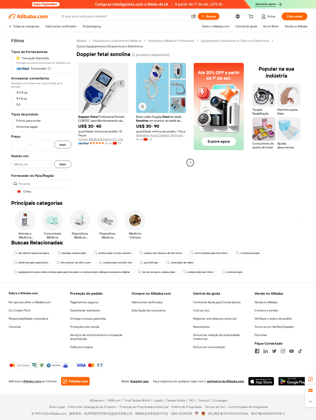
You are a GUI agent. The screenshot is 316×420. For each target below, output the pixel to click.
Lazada (158, 400)
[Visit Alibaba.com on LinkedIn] (265, 351)
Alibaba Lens (32, 381)
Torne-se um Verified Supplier (274, 326)
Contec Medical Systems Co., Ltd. (100, 139)
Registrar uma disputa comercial (214, 318)
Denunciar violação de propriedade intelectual (216, 337)
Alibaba (81, 40)
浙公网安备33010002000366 (228, 413)
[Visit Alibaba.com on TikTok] (300, 351)
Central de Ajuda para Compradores (217, 302)
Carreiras (15, 326)
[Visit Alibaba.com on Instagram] (282, 351)
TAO (191, 400)
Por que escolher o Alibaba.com (30, 302)
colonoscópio (234, 272)
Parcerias (261, 335)
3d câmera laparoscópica (33, 253)
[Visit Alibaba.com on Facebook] (257, 351)
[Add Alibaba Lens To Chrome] (75, 381)
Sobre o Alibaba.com (23, 293)
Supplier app (139, 381)
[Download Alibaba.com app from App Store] (261, 381)
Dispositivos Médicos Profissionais (171, 40)
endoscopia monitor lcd (117, 262)
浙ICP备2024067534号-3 (268, 413)
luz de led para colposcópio (158, 272)
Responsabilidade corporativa (28, 318)
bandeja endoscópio (74, 253)
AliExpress (97, 400)
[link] (310, 379)
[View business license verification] (197, 413)
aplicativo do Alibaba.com (225, 381)
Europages (220, 400)
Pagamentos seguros (84, 302)
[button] (193, 16)
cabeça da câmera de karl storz (163, 253)
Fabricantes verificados (147, 302)
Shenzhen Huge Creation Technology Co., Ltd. (161, 135)
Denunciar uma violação (209, 347)
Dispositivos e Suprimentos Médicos (117, 40)
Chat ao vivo (201, 310)
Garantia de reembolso (85, 310)
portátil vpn (151, 262)
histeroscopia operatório (33, 262)
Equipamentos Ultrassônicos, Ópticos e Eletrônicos (235, 40)
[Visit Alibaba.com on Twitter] (274, 351)
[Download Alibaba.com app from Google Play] (292, 381)
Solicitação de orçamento (149, 310)
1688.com (113, 400)
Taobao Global (175, 400)
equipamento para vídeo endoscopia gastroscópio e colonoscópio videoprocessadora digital (74, 272)
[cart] (252, 17)
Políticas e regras (81, 347)
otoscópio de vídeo (182, 262)
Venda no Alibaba (266, 302)
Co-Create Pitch (20, 310)
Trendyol (204, 400)
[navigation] (41, 116)
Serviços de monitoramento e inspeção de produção (96, 337)
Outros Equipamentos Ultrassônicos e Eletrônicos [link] (110, 46)
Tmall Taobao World (137, 400)
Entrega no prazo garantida (88, 318)
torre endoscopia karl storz (211, 253)
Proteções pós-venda (84, 326)
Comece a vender (266, 310)
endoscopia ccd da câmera (114, 253)
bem (63, 144)
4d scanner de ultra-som (76, 262)
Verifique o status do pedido (273, 318)
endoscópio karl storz (201, 272)
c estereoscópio (250, 253)
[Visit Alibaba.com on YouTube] (291, 351)
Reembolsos (201, 326)
